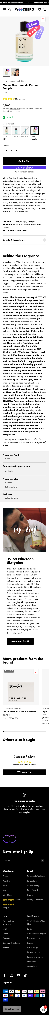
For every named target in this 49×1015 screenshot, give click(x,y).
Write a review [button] (24, 772)
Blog (4, 890)
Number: (6, 145)
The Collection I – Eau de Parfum (19, 711)
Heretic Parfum (33, 952)
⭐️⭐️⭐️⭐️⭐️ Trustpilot (8, 905)
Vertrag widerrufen (35, 900)
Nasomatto (31, 962)
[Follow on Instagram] (11, 975)
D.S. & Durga (32, 948)
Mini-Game (8, 895)
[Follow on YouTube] (18, 975)
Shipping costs (15, 108)
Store (5, 886)
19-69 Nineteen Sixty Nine (14, 81)
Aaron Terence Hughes (36, 934)
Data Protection (33, 890)
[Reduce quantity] (6, 150)
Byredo (30, 943)
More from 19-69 (20, 641)
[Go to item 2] (15, 72)
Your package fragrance (8, 922)
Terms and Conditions (36, 876)
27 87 (29, 929)
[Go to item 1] (6, 72)
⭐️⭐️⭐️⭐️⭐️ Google (12, 900)
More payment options (24, 172)
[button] (9, 99)
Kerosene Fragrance (35, 957)
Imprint (30, 895)
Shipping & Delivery (11, 943)
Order (5, 934)
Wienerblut (31, 966)
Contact (6, 876)
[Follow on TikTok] (25, 975)
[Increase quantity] (16, 150)
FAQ (5, 929)
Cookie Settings (33, 886)
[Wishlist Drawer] (39, 9)
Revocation (31, 881)
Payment (6, 938)
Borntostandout (33, 938)
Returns (6, 948)
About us (6, 881)
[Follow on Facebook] (4, 975)
